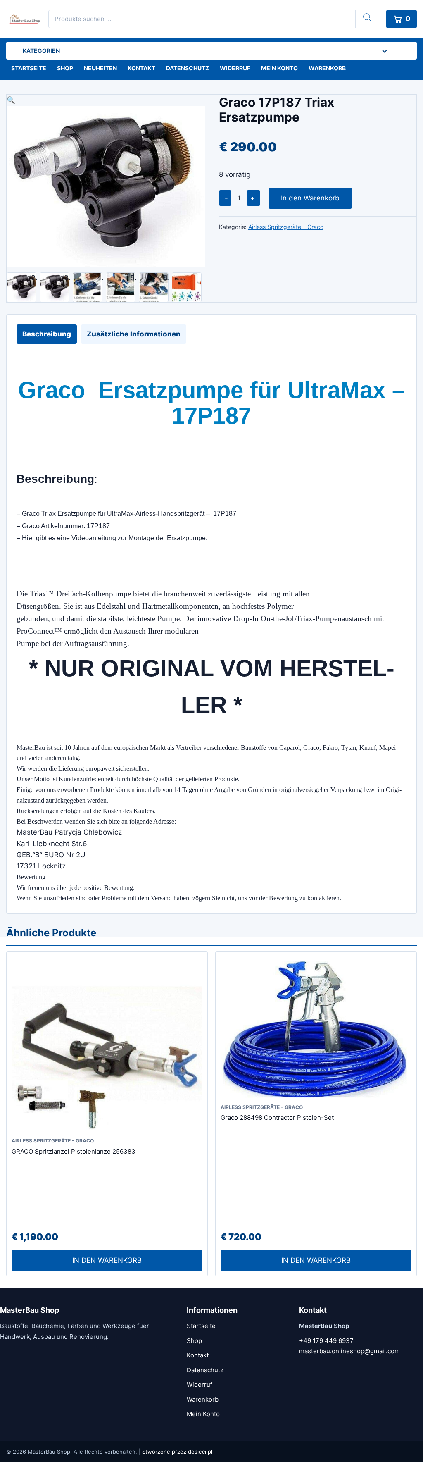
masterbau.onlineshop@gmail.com (349, 1351)
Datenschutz (187, 68)
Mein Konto (279, 68)
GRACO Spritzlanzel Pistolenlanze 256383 (73, 1151)
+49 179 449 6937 (326, 1341)
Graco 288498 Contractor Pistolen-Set (277, 1117)
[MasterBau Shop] (23, 19)
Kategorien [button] (41, 50)
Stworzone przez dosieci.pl (177, 1451)
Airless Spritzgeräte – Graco (285, 226)
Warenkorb (327, 68)
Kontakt (141, 68)
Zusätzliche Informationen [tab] (134, 334)
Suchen (367, 17)
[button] (106, 100)
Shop (65, 68)
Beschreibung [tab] (46, 334)
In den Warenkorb (310, 198)
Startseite (28, 68)
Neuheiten (100, 68)
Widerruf (235, 68)
